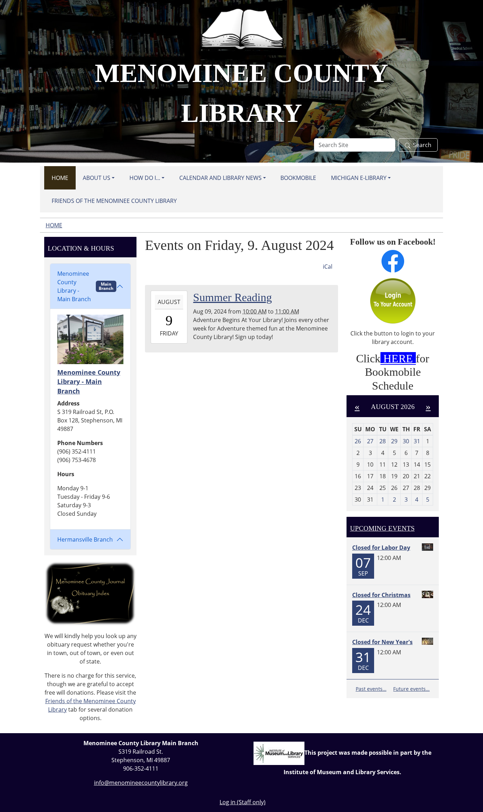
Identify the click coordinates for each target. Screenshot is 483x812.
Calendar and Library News (220, 178)
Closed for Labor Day (381, 547)
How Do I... (144, 178)
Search (422, 145)
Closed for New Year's (382, 642)
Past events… (371, 688)
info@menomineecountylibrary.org (141, 783)
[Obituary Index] (90, 593)
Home (60, 178)
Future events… (411, 688)
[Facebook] (393, 261)
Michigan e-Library (358, 178)
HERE (398, 358)
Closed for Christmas (381, 595)
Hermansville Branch (85, 539)
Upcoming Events (382, 528)
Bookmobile (298, 178)
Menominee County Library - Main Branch (85, 286)
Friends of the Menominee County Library (114, 201)
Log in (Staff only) (243, 802)
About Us (96, 178)
